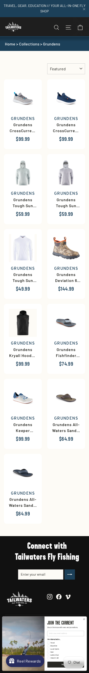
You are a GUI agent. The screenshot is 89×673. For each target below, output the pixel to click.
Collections (29, 43)
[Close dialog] (84, 619)
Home (10, 43)
